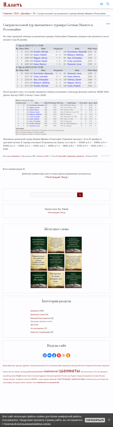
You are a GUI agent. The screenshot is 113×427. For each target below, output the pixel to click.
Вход (63, 212)
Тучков (10, 372)
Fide (34, 382)
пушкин (46, 379)
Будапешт (43, 376)
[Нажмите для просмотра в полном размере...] (56, 65)
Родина (73, 376)
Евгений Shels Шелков (40, 318)
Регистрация (53, 212)
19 (34, 13)
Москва (102, 376)
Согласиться (95, 420)
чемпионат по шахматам (48, 382)
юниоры (12, 379)
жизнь (23, 382)
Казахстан (104, 379)
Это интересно (37, 328)
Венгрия (50, 376)
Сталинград (34, 366)
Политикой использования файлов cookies (27, 423)
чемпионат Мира (78, 379)
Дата (32, 324)
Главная (7, 13)
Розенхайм (61, 156)
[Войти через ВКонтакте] (49, 355)
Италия (40, 371)
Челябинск (20, 379)
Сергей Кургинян (9, 376)
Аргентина (88, 372)
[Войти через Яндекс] (59, 355)
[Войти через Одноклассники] (68, 355)
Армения (53, 379)
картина (29, 382)
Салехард (23, 372)
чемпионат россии (93, 379)
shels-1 (47, 156)
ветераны (17, 382)
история (95, 376)
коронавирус (8, 382)
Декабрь (25, 13)
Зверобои (106, 366)
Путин (29, 376)
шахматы (69, 370)
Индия (19, 376)
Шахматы (34, 310)
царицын (19, 366)
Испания (35, 376)
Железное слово (37, 314)
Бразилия (88, 376)
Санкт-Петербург (64, 379)
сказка (40, 379)
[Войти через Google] (63, 355)
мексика (27, 379)
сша (68, 376)
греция (5, 379)
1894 (79, 366)
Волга (83, 366)
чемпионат (51, 371)
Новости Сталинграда (40, 332)
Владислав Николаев (93, 366)
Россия (64, 376)
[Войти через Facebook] (54, 355)
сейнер (17, 372)
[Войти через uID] (45, 355)
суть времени (102, 372)
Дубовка (26, 366)
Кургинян (57, 376)
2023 (16, 13)
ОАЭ (82, 372)
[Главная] (12, 4)
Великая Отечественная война (50, 366)
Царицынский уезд (70, 366)
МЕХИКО (34, 379)
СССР (95, 372)
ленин (24, 376)
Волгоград (32, 371)
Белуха (5, 372)
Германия (80, 376)
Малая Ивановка (9, 366)
